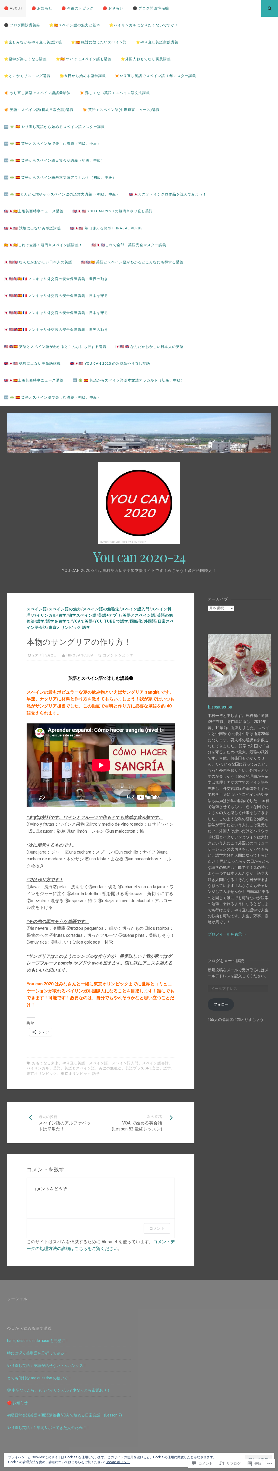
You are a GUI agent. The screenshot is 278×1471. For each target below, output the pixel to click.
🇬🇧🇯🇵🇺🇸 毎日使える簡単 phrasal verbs (106, 228)
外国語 (150, 621)
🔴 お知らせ (41, 8)
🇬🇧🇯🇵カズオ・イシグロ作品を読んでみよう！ (168, 194)
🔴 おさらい (113, 8)
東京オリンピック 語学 (69, 627)
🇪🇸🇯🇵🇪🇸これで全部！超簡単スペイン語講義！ (43, 245)
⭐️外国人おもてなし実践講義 (146, 59)
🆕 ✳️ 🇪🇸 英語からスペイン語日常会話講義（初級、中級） (54, 160)
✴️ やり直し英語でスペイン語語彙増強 (37, 93)
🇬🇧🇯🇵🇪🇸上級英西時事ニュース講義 (34, 211)
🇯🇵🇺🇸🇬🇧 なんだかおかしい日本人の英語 (38, 262)
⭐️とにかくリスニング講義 (27, 76)
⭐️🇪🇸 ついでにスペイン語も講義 (84, 59)
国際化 (136, 621)
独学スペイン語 (82, 615)
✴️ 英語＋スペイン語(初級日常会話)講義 (39, 110)
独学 (62, 615)
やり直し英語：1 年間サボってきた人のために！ (48, 1427)
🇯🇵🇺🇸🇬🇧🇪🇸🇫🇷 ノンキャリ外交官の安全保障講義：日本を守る (56, 296)
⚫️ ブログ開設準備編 (151, 8)
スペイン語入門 (135, 609)
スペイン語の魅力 (65, 609)
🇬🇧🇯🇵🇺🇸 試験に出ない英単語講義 (32, 228)
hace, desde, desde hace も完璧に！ (38, 1340)
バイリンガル (44, 615)
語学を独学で (58, 621)
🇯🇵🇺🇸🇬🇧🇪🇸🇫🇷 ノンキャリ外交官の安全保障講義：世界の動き (56, 279)
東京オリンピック (42, 1074)
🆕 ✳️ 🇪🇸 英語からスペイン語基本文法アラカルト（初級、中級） (60, 177)
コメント (157, 1228)
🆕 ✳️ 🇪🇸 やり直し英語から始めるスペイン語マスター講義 (54, 127)
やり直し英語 (73, 1063)
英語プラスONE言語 (142, 1068)
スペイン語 (37, 609)
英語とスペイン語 (139, 615)
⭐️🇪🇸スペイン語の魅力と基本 (74, 25)
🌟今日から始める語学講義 (82, 76)
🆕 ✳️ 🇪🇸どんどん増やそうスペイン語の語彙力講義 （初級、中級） (62, 194)
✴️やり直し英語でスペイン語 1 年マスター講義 (155, 76)
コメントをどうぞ (118, 655)
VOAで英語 (82, 621)
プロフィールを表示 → (227, 934)
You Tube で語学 (111, 621)
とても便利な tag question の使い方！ (39, 1378)
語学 (40, 621)
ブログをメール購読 (226, 960)
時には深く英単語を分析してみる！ (37, 1353)
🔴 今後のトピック (77, 8)
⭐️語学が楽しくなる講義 (25, 59)
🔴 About (13, 8)
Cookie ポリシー (118, 1462)
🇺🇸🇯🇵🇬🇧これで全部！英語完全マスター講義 (128, 245)
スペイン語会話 (155, 1063)
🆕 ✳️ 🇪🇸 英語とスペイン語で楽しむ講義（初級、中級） (52, 144)
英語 (57, 1068)
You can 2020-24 (139, 556)
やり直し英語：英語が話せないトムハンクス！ (47, 1365)
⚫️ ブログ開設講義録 (22, 25)
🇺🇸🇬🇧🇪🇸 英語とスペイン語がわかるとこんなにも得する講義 (132, 262)
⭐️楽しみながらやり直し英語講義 (33, 42)
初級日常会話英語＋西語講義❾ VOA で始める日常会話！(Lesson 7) (64, 1415)
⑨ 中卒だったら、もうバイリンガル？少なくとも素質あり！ (58, 1390)
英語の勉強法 (110, 1068)
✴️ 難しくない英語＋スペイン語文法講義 (115, 93)
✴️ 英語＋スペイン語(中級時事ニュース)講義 (121, 110)
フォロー (221, 1004)
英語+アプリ (109, 615)
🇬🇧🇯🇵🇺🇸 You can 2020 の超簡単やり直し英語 (112, 211)
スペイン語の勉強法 (101, 609)
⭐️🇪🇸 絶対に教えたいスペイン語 (99, 42)
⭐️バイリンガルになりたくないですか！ (143, 25)
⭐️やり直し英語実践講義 (157, 42)
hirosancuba (80, 655)
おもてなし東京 (45, 1063)
